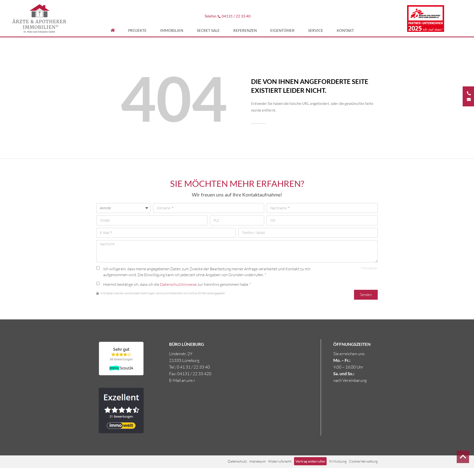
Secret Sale (208, 30)
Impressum (257, 461)
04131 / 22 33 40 (236, 16)
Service (315, 30)
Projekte (137, 30)
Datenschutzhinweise (178, 284)
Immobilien (171, 30)
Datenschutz (237, 461)
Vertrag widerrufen (310, 461)
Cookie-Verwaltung (363, 461)
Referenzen (245, 30)
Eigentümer (282, 30)
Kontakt (345, 30)
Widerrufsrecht (280, 461)
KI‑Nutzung (338, 461)
